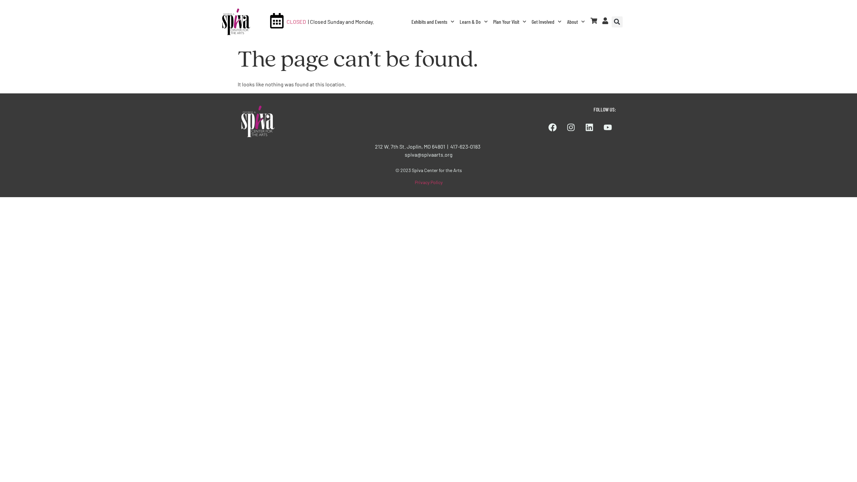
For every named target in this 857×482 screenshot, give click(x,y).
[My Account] (605, 20)
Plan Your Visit (506, 21)
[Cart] (594, 20)
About (572, 21)
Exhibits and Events (429, 21)
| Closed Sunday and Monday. (341, 21)
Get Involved (543, 21)
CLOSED (296, 21)
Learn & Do (470, 21)
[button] (617, 21)
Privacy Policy (429, 182)
